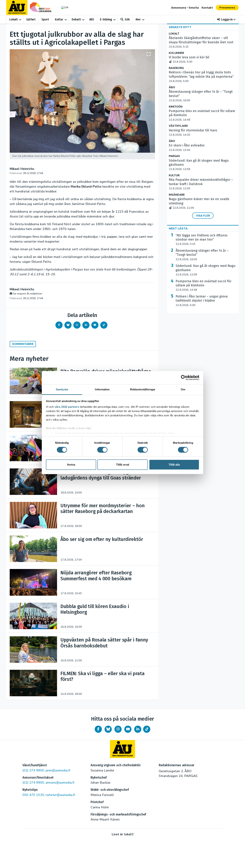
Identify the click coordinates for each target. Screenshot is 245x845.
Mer (138, 19)
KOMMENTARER (22, 344)
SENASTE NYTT (180, 27)
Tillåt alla (174, 464)
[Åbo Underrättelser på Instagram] (118, 729)
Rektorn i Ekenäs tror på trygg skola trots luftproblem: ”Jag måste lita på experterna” (201, 76)
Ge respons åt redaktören (27, 293)
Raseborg (176, 68)
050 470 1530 (33, 795)
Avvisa (71, 464)
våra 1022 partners (67, 406)
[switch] (102, 450)
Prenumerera (227, 7)
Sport (45, 19)
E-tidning (106, 19)
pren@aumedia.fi (58, 770)
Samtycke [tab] (62, 389)
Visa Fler (203, 215)
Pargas (174, 156)
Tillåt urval (122, 464)
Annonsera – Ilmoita (185, 8)
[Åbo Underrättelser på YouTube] (127, 729)
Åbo (172, 87)
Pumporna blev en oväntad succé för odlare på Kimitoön (203, 285)
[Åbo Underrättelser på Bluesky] (108, 729)
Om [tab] (183, 389)
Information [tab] (102, 389)
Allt (91, 19)
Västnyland (178, 126)
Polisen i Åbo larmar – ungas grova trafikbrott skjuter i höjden (202, 300)
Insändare (177, 195)
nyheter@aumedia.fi (60, 795)
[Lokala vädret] (63, 7)
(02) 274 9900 (33, 770)
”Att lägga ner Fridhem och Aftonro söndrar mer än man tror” (201, 239)
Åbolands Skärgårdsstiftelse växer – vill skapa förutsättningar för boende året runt (201, 42)
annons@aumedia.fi (60, 782)
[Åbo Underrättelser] (122, 749)
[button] (226, 19)
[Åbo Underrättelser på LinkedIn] (137, 729)
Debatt (76, 19)
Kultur (59, 19)
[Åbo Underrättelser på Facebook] (98, 729)
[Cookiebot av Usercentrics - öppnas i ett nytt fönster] (183, 377)
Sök (127, 19)
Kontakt (207, 8)
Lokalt (13, 19)
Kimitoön (175, 106)
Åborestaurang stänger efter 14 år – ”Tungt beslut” (202, 255)
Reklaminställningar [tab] (142, 389)
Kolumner (176, 53)
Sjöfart (31, 19)
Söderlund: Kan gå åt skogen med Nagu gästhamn (205, 270)
